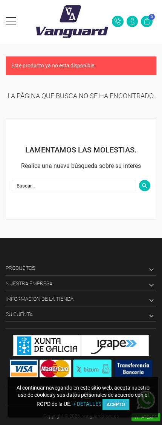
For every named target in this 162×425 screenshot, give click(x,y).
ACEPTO (116, 404)
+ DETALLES (87, 404)
